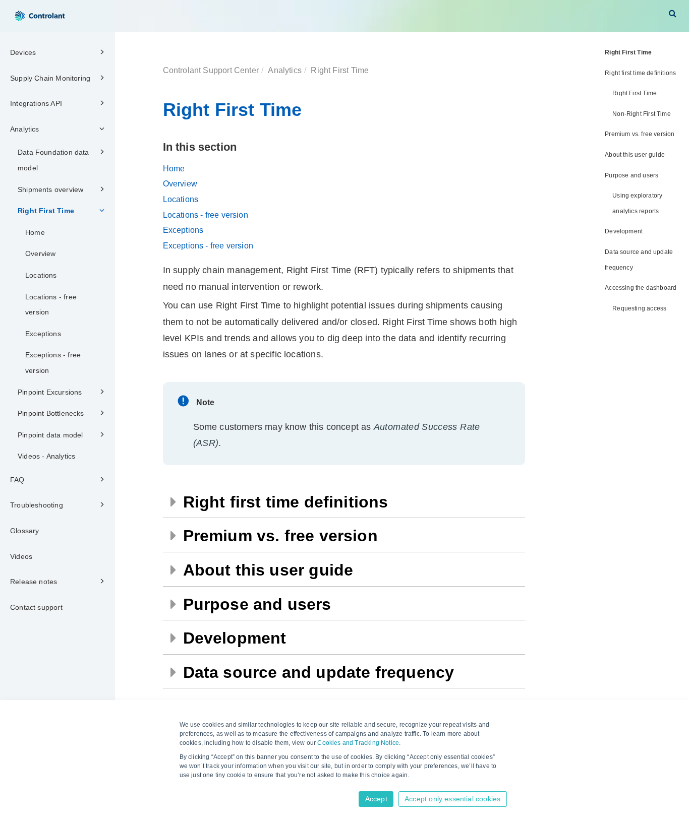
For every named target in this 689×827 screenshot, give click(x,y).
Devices (23, 52)
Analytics (24, 129)
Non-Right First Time (641, 113)
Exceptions (43, 334)
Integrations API (36, 103)
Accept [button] (376, 799)
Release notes (33, 582)
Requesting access (639, 308)
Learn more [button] (197, 785)
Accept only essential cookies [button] (452, 799)
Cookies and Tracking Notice (358, 742)
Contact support (36, 607)
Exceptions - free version (53, 362)
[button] (672, 13)
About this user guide (635, 154)
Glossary (24, 531)
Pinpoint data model (50, 435)
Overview (40, 253)
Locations (41, 275)
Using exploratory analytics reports (637, 203)
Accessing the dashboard (640, 287)
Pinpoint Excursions (50, 392)
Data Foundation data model (53, 160)
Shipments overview (50, 189)
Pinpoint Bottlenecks (51, 413)
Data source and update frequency (639, 259)
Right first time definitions (640, 73)
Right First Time (46, 211)
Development (624, 231)
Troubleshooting (36, 505)
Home (35, 232)
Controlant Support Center (211, 70)
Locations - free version (51, 304)
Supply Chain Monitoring (50, 78)
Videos (21, 556)
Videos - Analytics (46, 456)
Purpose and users (631, 175)
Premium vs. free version (639, 134)
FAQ (17, 480)
